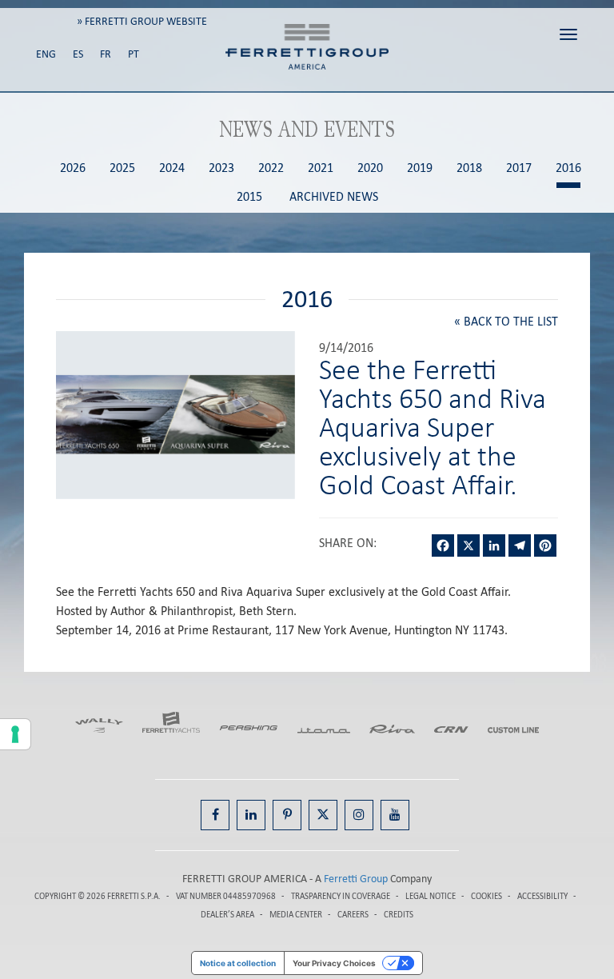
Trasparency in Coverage (340, 896)
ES (78, 54)
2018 (469, 168)
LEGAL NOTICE (430, 896)
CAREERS (353, 914)
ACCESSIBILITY (542, 896)
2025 (122, 168)
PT (133, 54)
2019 (420, 168)
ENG (46, 54)
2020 (370, 168)
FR (105, 54)
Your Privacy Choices (334, 963)
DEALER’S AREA (227, 914)
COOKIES (486, 896)
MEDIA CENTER (295, 914)
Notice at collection (238, 963)
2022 (271, 168)
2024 (172, 168)
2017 (519, 168)
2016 (568, 168)
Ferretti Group (356, 878)
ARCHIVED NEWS (333, 197)
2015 (249, 197)
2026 (73, 168)
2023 (221, 168)
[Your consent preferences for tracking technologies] (15, 734)
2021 (320, 168)
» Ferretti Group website (142, 21)
